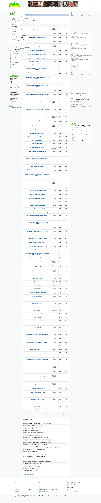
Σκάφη (54, 406)
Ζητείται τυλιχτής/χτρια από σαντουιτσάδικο (37, 352)
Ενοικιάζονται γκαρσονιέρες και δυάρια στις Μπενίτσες (37, 116)
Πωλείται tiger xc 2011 (37, 317)
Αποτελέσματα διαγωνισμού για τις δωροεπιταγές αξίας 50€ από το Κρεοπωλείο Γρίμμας (83, 139)
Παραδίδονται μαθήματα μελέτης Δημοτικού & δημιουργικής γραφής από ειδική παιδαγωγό (39, 440)
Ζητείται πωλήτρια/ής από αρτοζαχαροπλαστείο (37, 129)
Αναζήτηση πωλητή (37, 402)
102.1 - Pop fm (15, 64)
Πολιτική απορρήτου (55, 487)
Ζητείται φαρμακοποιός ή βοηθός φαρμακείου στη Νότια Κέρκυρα (35, 427)
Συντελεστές (17, 487)
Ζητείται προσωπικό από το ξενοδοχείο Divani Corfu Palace (37, 109)
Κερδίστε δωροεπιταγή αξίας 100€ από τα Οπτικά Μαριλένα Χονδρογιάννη (82, 126)
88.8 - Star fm (15, 51)
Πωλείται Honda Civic (14, 85)
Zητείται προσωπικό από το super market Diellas (37, 238)
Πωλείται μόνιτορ (13, 89)
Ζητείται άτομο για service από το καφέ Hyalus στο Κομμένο (37, 334)
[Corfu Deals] (75, 491)
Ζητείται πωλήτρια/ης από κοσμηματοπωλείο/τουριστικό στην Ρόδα (35, 423)
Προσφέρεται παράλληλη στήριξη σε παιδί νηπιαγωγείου (37, 58)
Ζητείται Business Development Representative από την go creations (36, 439)
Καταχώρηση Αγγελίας (43, 482)
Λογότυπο (17, 489)
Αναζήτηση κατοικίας (13, 81)
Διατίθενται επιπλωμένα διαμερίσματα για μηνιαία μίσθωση (14, 98)
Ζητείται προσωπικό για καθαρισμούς (37, 257)
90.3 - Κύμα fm (15, 53)
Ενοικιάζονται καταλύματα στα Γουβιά (37, 183)
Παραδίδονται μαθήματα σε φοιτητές (37, 133)
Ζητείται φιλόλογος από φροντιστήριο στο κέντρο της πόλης (37, 94)
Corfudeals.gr (30, 487)
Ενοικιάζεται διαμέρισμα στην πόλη (37, 50)
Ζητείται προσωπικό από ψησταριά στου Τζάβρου (37, 246)
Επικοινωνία (17, 491)
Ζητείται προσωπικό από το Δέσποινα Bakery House (32, 454)
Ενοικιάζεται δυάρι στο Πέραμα (37, 261)
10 (60, 409)
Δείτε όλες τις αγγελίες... (15, 101)
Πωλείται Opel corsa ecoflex (37, 303)
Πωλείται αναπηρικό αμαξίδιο (37, 313)
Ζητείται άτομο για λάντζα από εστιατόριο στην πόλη (37, 215)
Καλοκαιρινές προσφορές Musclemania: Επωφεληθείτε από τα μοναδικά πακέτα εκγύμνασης (83, 94)
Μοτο (54, 317)
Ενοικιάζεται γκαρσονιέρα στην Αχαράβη (37, 376)
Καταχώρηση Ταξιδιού (43, 489)
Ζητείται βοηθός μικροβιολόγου (37, 363)
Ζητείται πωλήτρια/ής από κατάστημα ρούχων (37, 151)
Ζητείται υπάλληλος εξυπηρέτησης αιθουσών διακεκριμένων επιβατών (36, 442)
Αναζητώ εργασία (37, 300)
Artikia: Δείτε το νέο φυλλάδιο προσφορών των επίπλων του (82, 99)
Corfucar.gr (30, 489)
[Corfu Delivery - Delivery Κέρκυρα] (68, 490)
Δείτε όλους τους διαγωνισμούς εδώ (78, 141)
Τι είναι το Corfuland (18, 482)
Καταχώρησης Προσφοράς (43, 487)
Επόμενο (63, 409)
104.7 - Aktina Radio (16, 69)
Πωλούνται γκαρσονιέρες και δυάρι (37, 399)
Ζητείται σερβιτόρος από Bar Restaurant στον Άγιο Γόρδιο (37, 359)
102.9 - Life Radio (15, 66)
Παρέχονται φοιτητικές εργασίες (37, 140)
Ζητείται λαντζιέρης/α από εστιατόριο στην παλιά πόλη (37, 212)
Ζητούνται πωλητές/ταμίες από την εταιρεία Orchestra (37, 342)
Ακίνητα (54, 179)
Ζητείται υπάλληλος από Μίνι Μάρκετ (37, 166)
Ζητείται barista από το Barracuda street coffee (37, 249)
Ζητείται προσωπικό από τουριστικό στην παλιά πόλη (37, 231)
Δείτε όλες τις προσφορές (76, 101)
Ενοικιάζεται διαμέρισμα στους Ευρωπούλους (37, 292)
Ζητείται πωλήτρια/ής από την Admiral (37, 208)
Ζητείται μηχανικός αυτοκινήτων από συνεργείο (37, 198)
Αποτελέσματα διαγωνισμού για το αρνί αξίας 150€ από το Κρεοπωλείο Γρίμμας (83, 130)
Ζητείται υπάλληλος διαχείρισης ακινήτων (37, 61)
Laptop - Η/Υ (54, 281)
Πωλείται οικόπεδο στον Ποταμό (37, 324)
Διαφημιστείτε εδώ (54, 489)
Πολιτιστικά (73, 68)
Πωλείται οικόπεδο (13, 92)
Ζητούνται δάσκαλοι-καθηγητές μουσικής (37, 392)
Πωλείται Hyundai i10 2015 (15, 87)
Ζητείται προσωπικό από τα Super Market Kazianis (37, 219)
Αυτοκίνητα (54, 274)
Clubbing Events (74, 67)
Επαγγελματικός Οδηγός (43, 491)
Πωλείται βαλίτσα (37, 310)
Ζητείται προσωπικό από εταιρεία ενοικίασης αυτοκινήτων (37, 235)
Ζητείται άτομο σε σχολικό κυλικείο (37, 380)
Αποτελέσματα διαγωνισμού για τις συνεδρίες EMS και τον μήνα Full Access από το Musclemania (83, 134)
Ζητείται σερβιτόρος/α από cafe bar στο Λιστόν (37, 136)
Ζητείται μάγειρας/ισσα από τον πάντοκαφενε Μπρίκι (37, 112)
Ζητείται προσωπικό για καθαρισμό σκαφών (37, 190)
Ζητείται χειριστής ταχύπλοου (37, 143)
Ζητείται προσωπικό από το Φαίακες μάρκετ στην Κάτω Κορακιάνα (35, 446)
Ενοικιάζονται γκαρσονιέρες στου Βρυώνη (37, 194)
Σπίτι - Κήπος (54, 310)
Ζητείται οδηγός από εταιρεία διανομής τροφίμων (37, 54)
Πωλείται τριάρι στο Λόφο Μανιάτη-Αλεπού (37, 201)
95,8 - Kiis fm (15, 55)
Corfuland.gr (30, 482)
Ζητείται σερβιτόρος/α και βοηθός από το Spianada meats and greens (36, 461)
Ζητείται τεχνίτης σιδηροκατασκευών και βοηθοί (37, 163)
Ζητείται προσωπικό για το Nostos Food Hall (37, 37)
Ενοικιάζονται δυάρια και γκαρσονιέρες (37, 125)
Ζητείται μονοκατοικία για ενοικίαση (37, 270)
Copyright (53, 482)
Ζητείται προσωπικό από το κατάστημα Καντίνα (37, 155)
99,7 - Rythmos (15, 62)
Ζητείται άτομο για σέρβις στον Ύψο (37, 349)
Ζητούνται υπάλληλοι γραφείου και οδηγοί (37, 356)
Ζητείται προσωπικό (37, 327)
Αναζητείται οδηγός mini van (37, 296)
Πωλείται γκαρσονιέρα (14, 90)
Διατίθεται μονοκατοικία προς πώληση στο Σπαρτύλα (37, 179)
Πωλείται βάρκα (37, 406)
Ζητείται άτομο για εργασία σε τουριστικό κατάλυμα (37, 396)
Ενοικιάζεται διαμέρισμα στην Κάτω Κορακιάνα (31, 452)
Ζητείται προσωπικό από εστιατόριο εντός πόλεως (37, 345)
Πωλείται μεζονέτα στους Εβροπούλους (37, 205)
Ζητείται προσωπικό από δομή (28, 451)
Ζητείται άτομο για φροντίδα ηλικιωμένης (37, 306)
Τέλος (68, 409)
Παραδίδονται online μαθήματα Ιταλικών (37, 46)
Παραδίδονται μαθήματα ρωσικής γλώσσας (37, 242)
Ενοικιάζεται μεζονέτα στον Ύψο (37, 388)
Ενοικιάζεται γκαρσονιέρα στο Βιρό (37, 147)
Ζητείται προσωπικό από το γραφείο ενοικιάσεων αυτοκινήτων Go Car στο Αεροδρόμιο (39, 447)
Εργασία (54, 33)
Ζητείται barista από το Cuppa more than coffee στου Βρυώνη (37, 82)
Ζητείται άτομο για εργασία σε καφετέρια (37, 320)
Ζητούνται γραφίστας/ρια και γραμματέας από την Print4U (37, 64)
